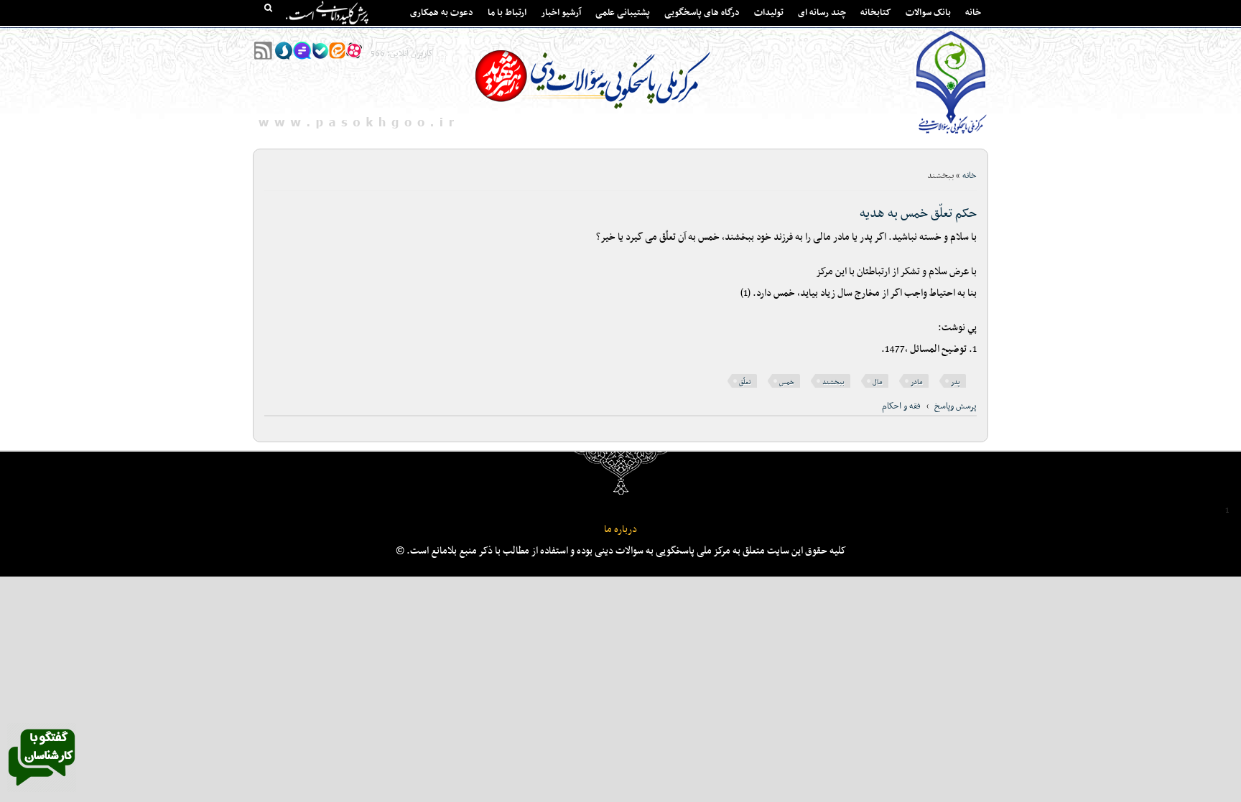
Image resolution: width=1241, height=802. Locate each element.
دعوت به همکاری (441, 13)
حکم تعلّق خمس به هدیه (918, 213)
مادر (917, 382)
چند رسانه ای (822, 13)
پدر (955, 382)
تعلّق (745, 382)
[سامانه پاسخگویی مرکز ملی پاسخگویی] (41, 790)
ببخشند (833, 382)
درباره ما (620, 529)
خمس (786, 382)
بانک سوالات (928, 13)
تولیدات (769, 13)
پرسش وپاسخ (955, 406)
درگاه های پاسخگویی (702, 13)
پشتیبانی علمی (622, 13)
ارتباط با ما (507, 13)
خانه (973, 13)
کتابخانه (875, 13)
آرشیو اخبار (561, 13)
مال (878, 382)
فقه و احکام (901, 406)
